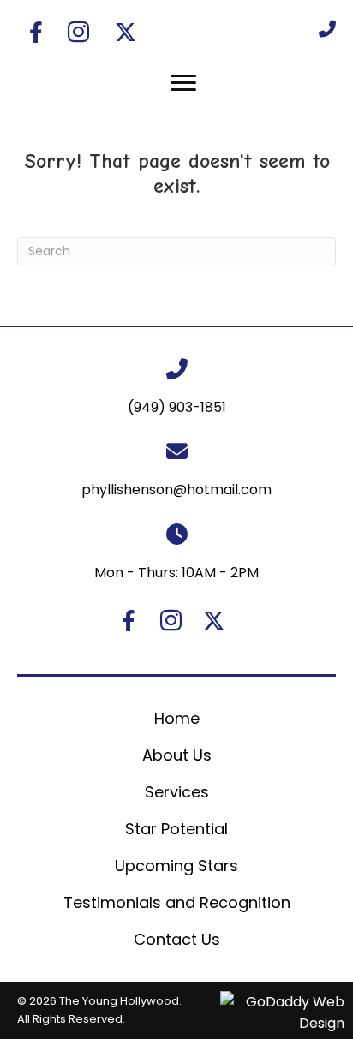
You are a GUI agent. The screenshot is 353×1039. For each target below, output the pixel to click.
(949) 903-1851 (177, 407)
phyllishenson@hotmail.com (176, 489)
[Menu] (183, 83)
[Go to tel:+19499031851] (327, 28)
